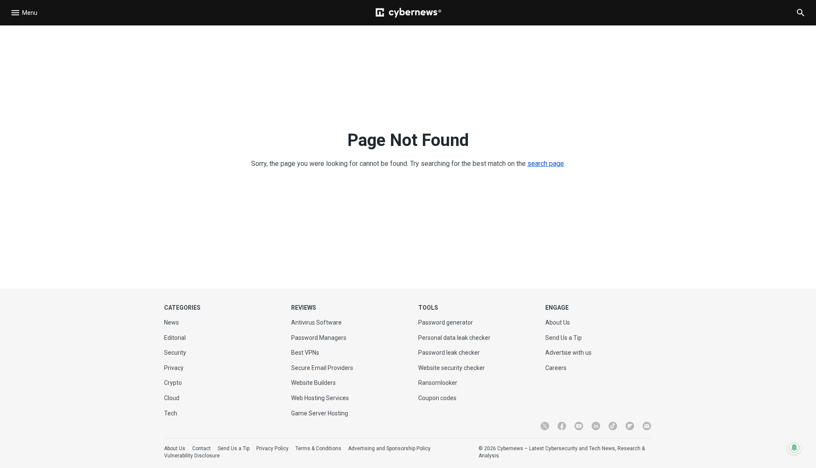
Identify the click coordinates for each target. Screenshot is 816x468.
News (171, 322)
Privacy (174, 367)
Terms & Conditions (318, 448)
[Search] (800, 12)
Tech (170, 413)
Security (175, 352)
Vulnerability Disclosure (192, 456)
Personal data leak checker (454, 337)
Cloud (171, 398)
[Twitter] (545, 426)
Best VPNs (305, 352)
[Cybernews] (408, 13)
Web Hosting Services (320, 398)
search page (545, 164)
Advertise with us (568, 352)
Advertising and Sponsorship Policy (389, 448)
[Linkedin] (596, 426)
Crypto (173, 382)
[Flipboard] (630, 426)
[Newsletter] (647, 426)
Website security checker (451, 367)
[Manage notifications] (794, 447)
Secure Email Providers (322, 367)
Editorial (175, 337)
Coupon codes (437, 398)
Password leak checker (449, 352)
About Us (557, 322)
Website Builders (313, 382)
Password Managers (318, 337)
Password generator (445, 322)
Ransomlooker (437, 382)
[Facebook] (562, 426)
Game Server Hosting (319, 413)
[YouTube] (579, 426)
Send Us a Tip (563, 337)
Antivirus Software (316, 322)
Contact (201, 448)
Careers (556, 367)
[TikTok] (613, 426)
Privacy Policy (272, 448)
